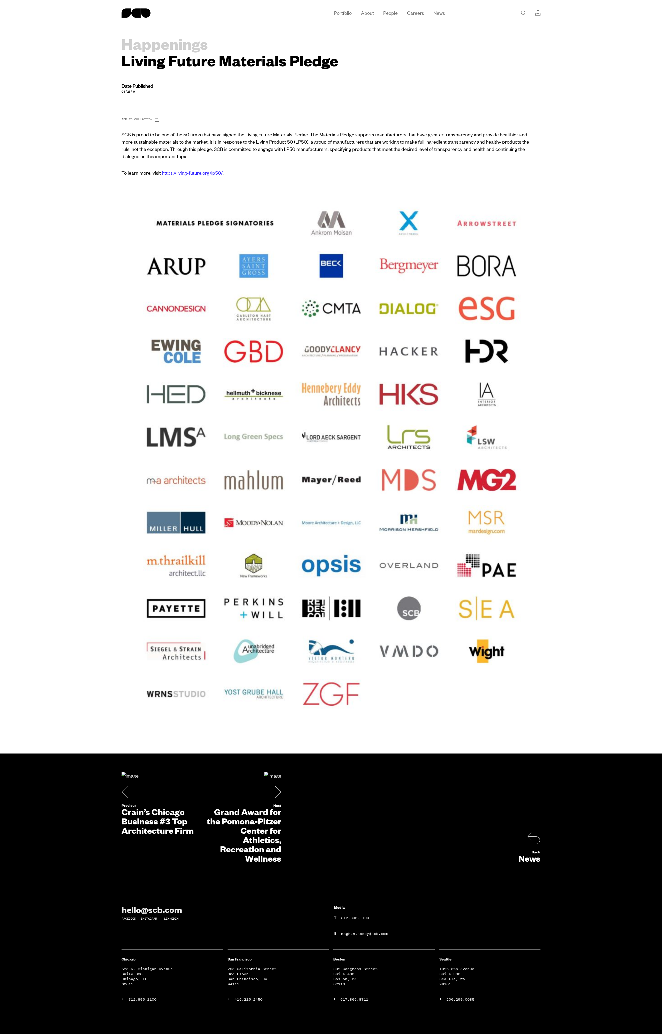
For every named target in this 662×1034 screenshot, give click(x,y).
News (529, 858)
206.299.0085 (460, 999)
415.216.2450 (248, 999)
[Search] (523, 13)
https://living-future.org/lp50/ (192, 172)
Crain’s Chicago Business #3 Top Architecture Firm (158, 821)
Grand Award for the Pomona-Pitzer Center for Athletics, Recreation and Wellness (244, 835)
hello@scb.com (152, 909)
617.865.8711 (354, 999)
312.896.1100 (355, 918)
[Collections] (537, 13)
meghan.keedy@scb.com (364, 934)
